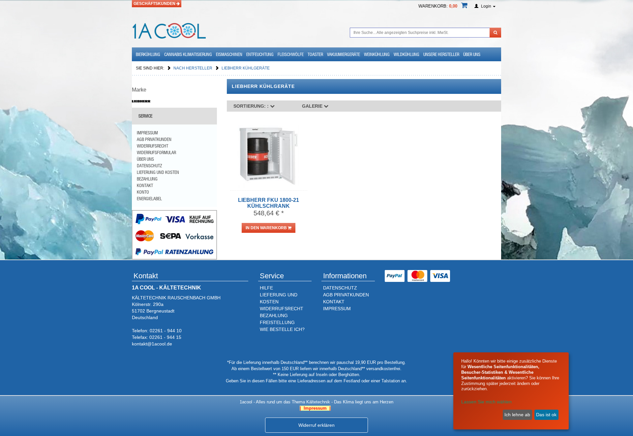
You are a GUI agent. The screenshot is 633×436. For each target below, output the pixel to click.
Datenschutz (149, 165)
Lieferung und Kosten (158, 172)
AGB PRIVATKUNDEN (346, 294)
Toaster (315, 54)
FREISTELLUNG (277, 322)
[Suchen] (495, 33)
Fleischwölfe (291, 54)
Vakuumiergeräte (343, 54)
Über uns (471, 54)
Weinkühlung (377, 54)
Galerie (313, 106)
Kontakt (145, 185)
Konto (143, 192)
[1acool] (169, 29)
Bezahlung (147, 178)
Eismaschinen (229, 54)
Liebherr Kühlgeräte (246, 68)
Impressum (147, 132)
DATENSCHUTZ (340, 287)
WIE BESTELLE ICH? (282, 329)
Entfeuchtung (260, 54)
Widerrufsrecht (152, 146)
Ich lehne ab (517, 414)
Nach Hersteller (193, 68)
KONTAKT (334, 301)
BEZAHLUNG (274, 315)
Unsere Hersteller (441, 54)
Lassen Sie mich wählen (486, 401)
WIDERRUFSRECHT (281, 308)
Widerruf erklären (316, 425)
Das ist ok (546, 414)
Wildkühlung (406, 54)
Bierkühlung (148, 54)
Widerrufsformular (156, 152)
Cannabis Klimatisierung (188, 54)
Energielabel (149, 198)
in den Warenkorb (267, 228)
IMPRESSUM (337, 308)
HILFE (266, 287)
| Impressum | (315, 408)
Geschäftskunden (155, 3)
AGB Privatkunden (154, 139)
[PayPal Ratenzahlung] (174, 234)
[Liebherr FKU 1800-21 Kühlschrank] (268, 156)
